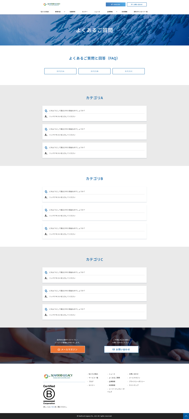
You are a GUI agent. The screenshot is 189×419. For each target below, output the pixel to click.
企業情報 (110, 12)
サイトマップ (134, 385)
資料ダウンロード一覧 (141, 12)
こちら (52, 407)
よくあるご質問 (114, 377)
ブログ (91, 381)
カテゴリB (94, 71)
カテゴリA (60, 71)
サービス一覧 (93, 377)
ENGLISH (117, 4)
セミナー (85, 12)
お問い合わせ (138, 4)
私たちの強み (45, 12)
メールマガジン (69, 349)
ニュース (97, 12)
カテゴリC (128, 71)
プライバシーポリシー (137, 381)
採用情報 (124, 12)
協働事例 (72, 12)
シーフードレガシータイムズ (116, 390)
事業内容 (58, 12)
